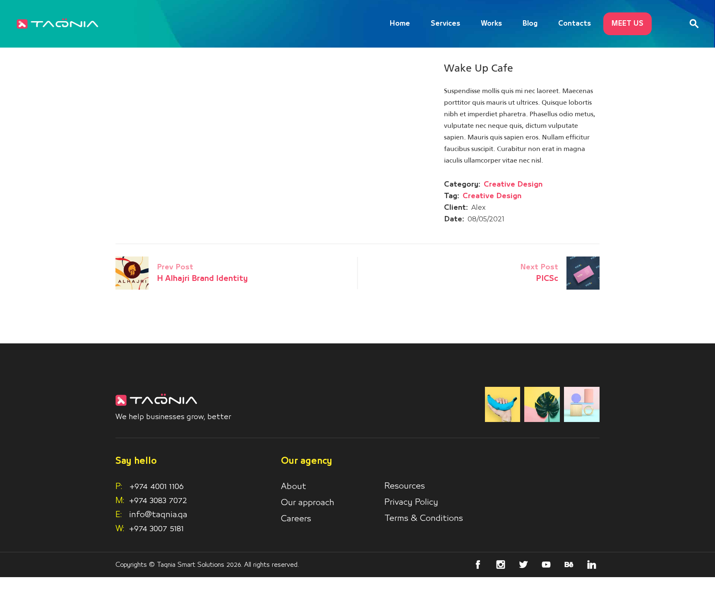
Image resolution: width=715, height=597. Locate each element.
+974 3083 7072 (158, 500)
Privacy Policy (411, 502)
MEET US (627, 24)
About (293, 486)
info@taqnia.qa (158, 514)
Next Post (539, 267)
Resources (404, 486)
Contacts (574, 24)
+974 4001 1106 (149, 486)
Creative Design (513, 184)
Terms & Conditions (423, 518)
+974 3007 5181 (156, 528)
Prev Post (175, 267)
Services (445, 24)
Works (491, 24)
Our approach (307, 502)
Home (400, 24)
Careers (296, 519)
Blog (530, 24)
